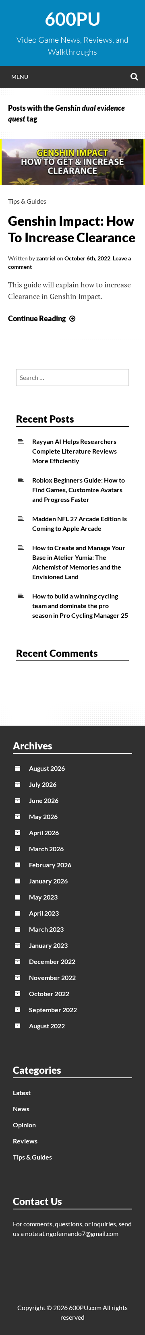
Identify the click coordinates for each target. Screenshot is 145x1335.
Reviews (25, 1141)
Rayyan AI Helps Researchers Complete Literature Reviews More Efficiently (74, 450)
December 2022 (52, 961)
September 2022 (53, 1009)
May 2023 (43, 897)
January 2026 (48, 881)
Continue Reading (42, 318)
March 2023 (46, 929)
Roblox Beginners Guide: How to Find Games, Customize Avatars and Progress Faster (78, 489)
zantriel (46, 258)
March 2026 (46, 848)
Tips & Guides (27, 201)
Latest (22, 1092)
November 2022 (52, 977)
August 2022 (47, 1026)
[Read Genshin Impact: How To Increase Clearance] (72, 182)
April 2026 (44, 832)
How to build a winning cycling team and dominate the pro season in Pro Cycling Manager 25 (80, 605)
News (21, 1108)
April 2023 (44, 913)
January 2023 (48, 945)
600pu (73, 19)
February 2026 (50, 865)
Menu (19, 76)
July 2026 (42, 784)
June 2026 (43, 800)
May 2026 (43, 816)
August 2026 (47, 768)
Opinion (24, 1125)
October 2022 (49, 993)
